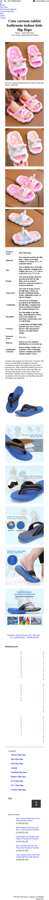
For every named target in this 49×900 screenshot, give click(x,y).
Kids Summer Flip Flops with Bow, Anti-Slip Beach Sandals (27, 829)
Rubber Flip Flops (18, 777)
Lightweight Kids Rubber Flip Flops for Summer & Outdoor (27, 838)
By (17, 638)
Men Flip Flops (17, 759)
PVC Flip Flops (34, 635)
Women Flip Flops (18, 755)
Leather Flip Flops (18, 790)
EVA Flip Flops (17, 781)
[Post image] (11, 656)
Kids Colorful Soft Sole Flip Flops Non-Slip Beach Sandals (27, 847)
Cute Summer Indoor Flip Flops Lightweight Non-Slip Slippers (28, 856)
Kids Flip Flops (21, 635)
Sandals (14, 768)
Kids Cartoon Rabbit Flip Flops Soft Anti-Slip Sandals (28, 819)
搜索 (10, 798)
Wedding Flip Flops (19, 772)
